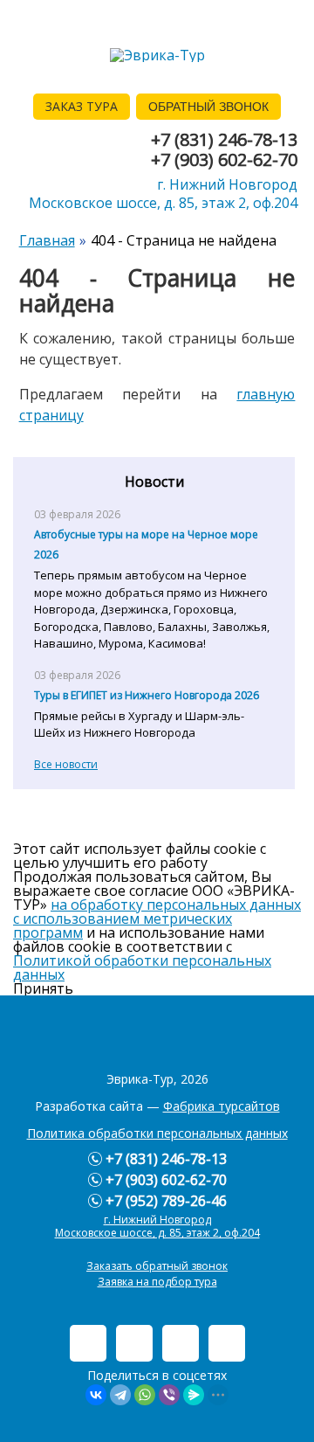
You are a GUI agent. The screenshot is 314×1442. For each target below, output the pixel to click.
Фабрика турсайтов (221, 1106)
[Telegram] (120, 1394)
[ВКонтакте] (95, 1394)
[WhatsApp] (144, 1394)
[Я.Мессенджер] (193, 1394)
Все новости (66, 764)
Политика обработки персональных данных (157, 1133)
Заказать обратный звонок (157, 1265)
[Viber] (169, 1394)
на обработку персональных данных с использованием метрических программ (157, 918)
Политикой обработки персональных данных (142, 967)
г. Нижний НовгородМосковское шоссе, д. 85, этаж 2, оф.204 (163, 193)
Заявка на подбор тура (157, 1281)
